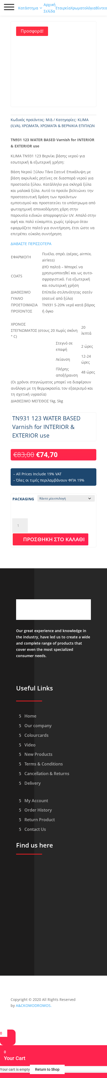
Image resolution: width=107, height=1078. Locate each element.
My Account (36, 800)
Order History (38, 810)
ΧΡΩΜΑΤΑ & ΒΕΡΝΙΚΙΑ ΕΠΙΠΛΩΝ (67, 125)
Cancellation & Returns (46, 773)
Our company (38, 725)
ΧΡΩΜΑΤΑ (30, 125)
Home (30, 716)
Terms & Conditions (43, 764)
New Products (38, 754)
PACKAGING (23, 498)
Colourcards (36, 735)
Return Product (39, 819)
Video (30, 745)
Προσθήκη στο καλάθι (54, 539)
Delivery (32, 783)
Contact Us (35, 829)
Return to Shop (47, 1069)
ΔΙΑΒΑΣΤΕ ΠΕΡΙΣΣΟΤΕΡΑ (31, 243)
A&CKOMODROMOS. (34, 1005)
